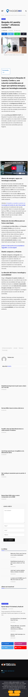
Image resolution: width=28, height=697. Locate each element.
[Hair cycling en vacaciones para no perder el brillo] (14, 464)
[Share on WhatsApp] (17, 34)
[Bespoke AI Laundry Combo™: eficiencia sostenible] (14, 45)
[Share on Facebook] (4, 34)
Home (2, 15)
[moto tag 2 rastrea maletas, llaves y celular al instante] (5, 572)
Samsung (21, 348)
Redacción (5, 30)
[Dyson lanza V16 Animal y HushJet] (14, 597)
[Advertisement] (14, 144)
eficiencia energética (7, 348)
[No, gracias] (26, 688)
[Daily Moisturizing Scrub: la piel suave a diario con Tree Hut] (14, 377)
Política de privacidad (14, 694)
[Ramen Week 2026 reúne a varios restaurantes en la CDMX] (14, 486)
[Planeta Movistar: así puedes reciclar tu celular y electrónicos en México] (5, 627)
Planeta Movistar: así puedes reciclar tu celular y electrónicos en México (18, 627)
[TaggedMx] (14, 11)
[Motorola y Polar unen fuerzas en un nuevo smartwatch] (5, 555)
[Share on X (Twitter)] (11, 34)
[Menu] (2, 11)
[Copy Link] (24, 34)
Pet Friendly (5, 603)
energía (15, 348)
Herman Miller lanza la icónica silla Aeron (12, 408)
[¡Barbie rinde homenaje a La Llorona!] (5, 636)
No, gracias (17, 691)
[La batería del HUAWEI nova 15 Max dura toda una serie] (5, 580)
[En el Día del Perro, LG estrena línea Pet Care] (5, 620)
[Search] (26, 11)
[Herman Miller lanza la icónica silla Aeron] (14, 399)
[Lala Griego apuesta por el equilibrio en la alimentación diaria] (14, 442)
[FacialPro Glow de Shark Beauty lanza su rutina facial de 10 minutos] (14, 420)
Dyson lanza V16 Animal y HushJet (12, 606)
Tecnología (4, 350)
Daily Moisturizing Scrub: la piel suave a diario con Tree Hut (18, 563)
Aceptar (10, 691)
